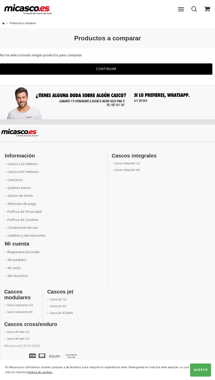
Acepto (201, 370)
